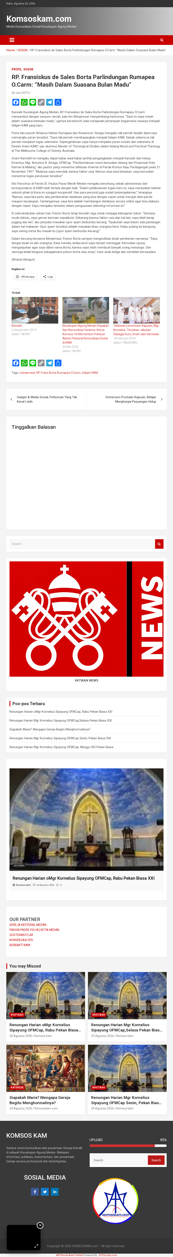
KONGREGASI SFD (21, 940)
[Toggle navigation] (11, 40)
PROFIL (17, 69)
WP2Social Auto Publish (69, 1255)
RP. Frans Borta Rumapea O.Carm (58, 372)
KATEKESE (17, 1087)
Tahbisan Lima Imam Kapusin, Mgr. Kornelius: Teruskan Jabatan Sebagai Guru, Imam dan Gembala (136, 330)
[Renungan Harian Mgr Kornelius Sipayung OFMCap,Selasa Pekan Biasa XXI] (86, 770)
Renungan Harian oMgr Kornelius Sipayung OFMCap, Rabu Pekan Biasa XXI (60, 712)
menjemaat (27, 372)
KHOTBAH (19, 865)
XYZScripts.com (108, 1255)
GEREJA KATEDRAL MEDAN (27, 924)
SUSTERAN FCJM (21, 935)
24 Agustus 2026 (20, 1108)
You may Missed (25, 966)
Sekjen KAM (90, 372)
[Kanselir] (35, 310)
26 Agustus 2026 (20, 1036)
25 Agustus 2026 (102, 1036)
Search (159, 544)
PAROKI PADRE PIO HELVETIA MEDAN (34, 930)
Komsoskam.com (39, 19)
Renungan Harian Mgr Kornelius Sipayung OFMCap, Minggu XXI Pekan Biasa (61, 747)
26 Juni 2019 (20, 92)
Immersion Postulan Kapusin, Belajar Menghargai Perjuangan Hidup (130, 399)
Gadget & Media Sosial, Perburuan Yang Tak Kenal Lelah (47, 399)
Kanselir (17, 325)
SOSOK (28, 69)
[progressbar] (128, 1145)
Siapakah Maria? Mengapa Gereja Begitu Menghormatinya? (50, 729)
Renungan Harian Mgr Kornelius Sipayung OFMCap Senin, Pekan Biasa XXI (60, 738)
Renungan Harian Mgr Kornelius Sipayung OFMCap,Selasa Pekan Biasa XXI (60, 720)
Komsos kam (43, 1036)
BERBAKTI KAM (19, 945)
